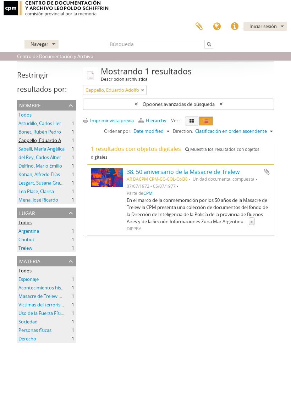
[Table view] (206, 121)
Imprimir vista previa (111, 120)
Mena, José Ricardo (38, 200)
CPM (148, 193)
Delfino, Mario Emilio (40, 166)
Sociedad (28, 321)
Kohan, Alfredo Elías (39, 174)
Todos (25, 115)
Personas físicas (34, 330)
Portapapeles (199, 26)
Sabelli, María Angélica (41, 149)
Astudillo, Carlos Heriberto (46, 123)
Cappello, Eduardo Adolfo (45, 140)
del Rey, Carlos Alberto (42, 157)
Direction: (183, 131)
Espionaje (28, 279)
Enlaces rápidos (234, 26)
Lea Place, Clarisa (36, 191)
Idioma (217, 26)
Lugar (27, 212)
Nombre (30, 104)
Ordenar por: (117, 131)
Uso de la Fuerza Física (41, 313)
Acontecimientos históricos (47, 287)
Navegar (39, 44)
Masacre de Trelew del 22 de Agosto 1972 (61, 296)
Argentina (28, 231)
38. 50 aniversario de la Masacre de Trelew (183, 172)
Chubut (26, 239)
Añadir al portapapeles (266, 171)
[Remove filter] (142, 90)
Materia (29, 260)
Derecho (27, 338)
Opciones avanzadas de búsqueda (179, 104)
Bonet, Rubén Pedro (39, 132)
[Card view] (191, 121)
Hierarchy (156, 120)
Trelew (25, 248)
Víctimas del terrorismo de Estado (53, 304)
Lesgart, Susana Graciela (43, 183)
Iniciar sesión (263, 26)
